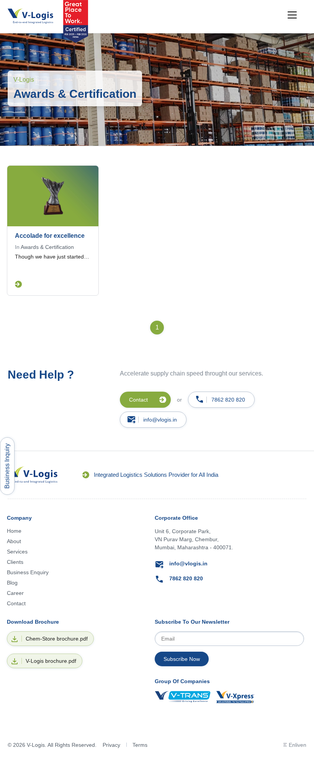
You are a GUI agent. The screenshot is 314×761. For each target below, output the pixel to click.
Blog (12, 583)
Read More (18, 284)
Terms (139, 745)
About (14, 541)
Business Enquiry (28, 572)
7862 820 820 (228, 400)
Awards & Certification (47, 247)
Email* (229, 638)
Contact (16, 603)
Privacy (111, 745)
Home (14, 531)
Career (15, 593)
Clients (15, 562)
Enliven (297, 745)
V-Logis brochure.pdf (51, 661)
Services (17, 552)
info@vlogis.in (160, 420)
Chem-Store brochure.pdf (57, 639)
